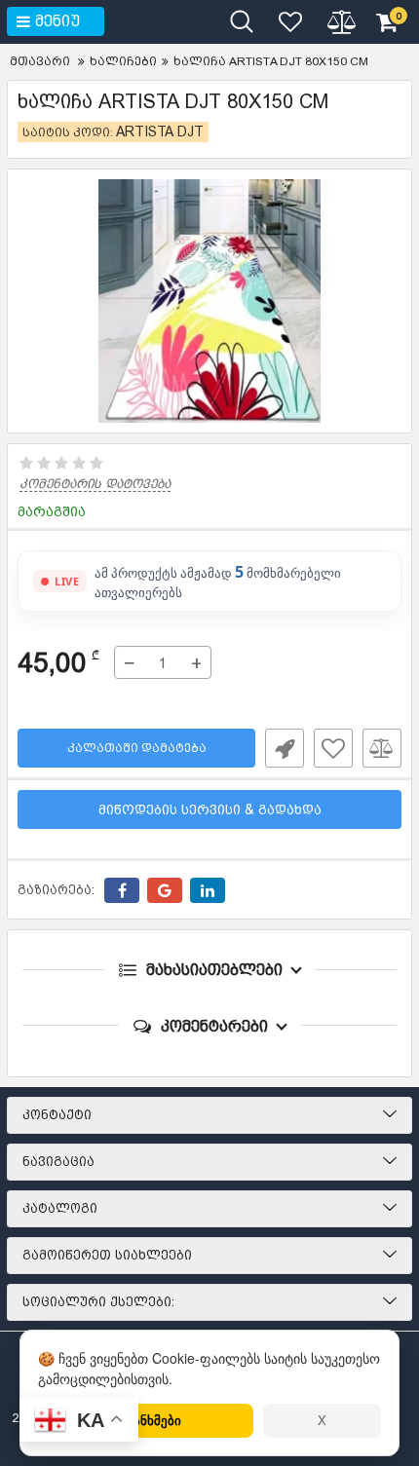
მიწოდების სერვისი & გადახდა (210, 809)
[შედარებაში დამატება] (381, 748)
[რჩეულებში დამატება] (333, 748)
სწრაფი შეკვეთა (284, 748)
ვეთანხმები (145, 1419)
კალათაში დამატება (137, 748)
